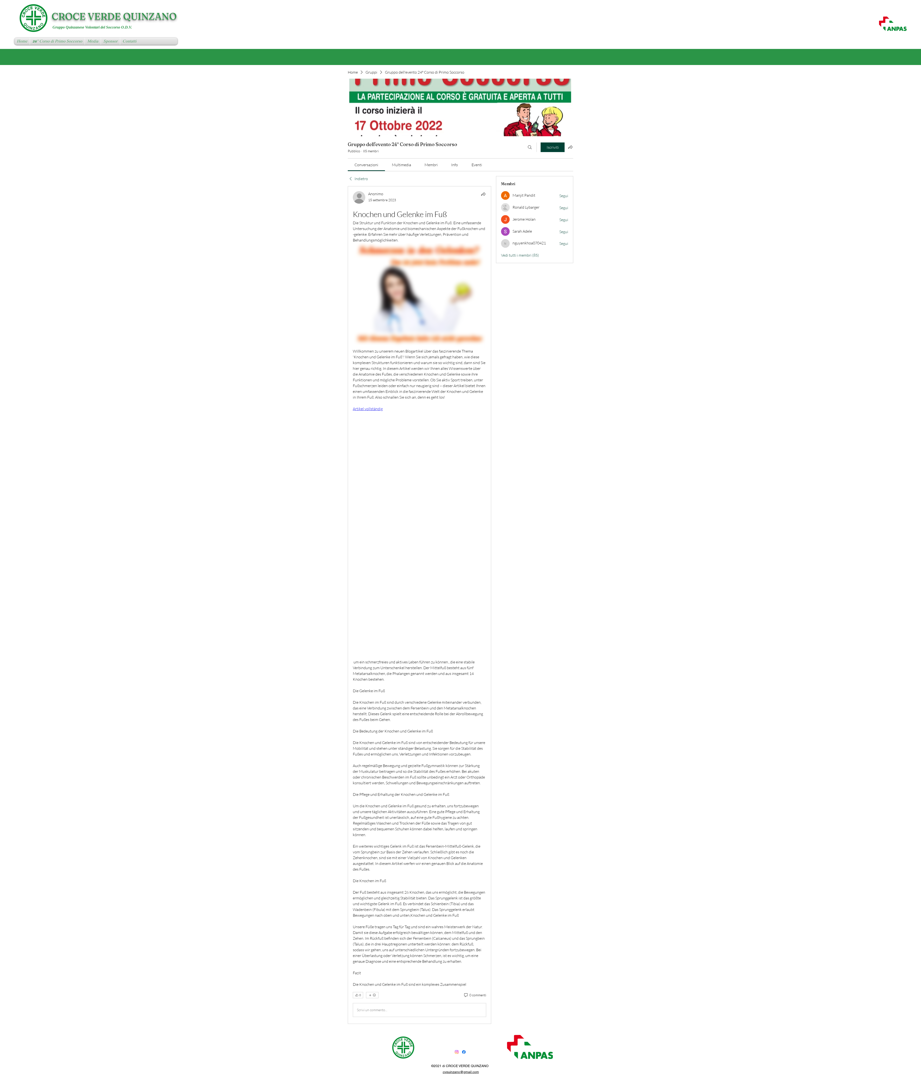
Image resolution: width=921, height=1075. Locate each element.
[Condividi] (483, 194)
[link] (366, 164)
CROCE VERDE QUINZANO (114, 16)
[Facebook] (463, 1052)
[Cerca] (530, 147)
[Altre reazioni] (372, 995)
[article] (419, 605)
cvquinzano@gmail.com (461, 1072)
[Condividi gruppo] (570, 147)
